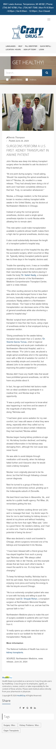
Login (41, 49)
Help (20, 46)
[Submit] (47, 72)
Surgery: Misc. (10, 725)
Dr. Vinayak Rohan (28, 598)
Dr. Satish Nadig (28, 275)
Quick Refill (45, 46)
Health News (16, 79)
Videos (33, 79)
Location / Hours (13, 49)
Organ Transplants (11, 730)
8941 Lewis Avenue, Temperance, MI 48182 (24, 3)
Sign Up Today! (30, 49)
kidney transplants (14, 652)
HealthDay (21, 695)
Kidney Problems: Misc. (29, 725)
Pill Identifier (31, 46)
